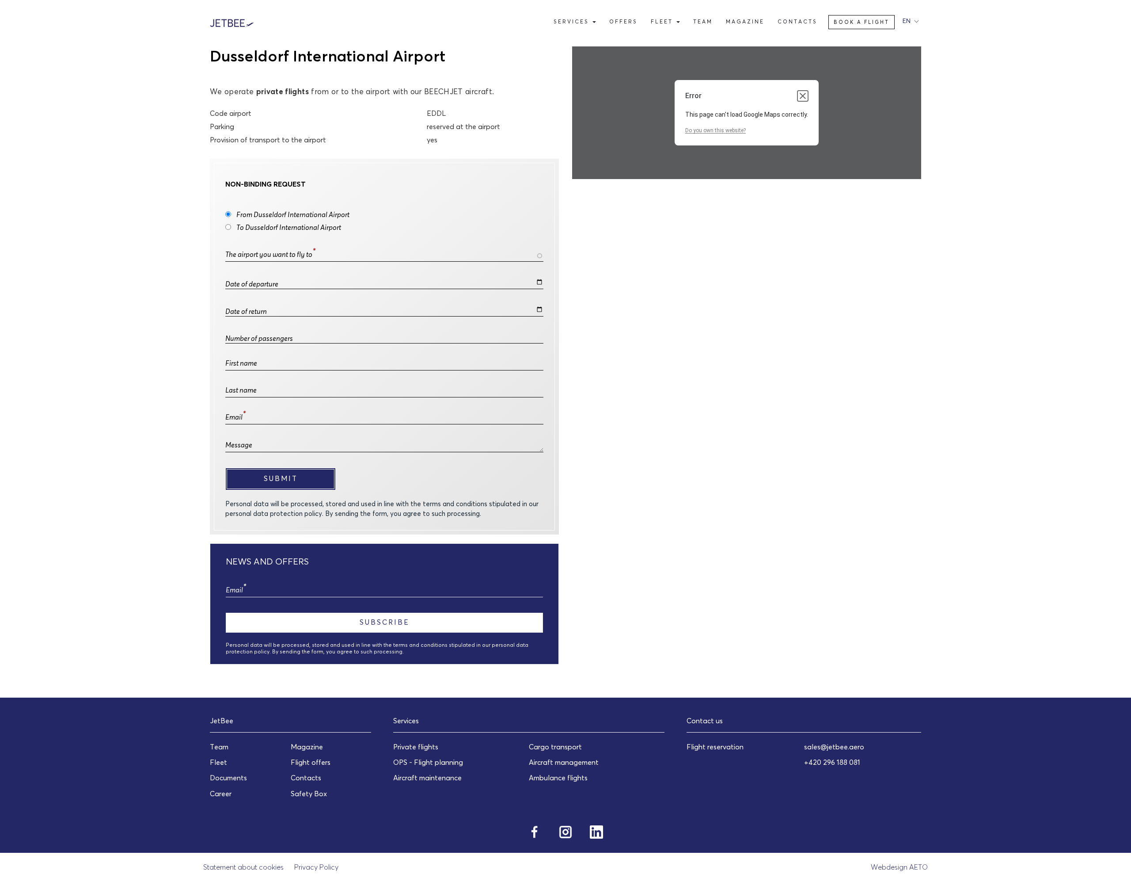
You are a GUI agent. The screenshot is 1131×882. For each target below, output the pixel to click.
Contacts (797, 21)
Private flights (415, 746)
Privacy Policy (316, 867)
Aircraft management (564, 762)
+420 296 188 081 (832, 762)
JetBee (221, 720)
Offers (623, 21)
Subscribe (385, 622)
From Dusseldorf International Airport (292, 214)
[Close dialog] (802, 96)
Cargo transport (555, 746)
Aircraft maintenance (427, 777)
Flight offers (310, 762)
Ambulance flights (558, 777)
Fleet (663, 21)
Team (703, 21)
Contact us (705, 720)
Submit (281, 478)
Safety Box (309, 793)
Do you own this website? (715, 130)
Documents (228, 777)
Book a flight (861, 22)
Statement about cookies (243, 867)
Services (573, 21)
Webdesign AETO (899, 867)
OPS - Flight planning (428, 762)
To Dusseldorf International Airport (288, 227)
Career (221, 793)
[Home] (235, 22)
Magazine (745, 21)
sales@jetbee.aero (834, 746)
